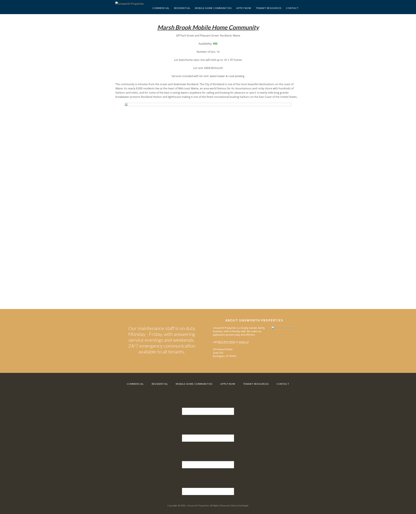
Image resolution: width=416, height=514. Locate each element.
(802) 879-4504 (226, 342)
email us (243, 342)
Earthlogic (243, 505)
